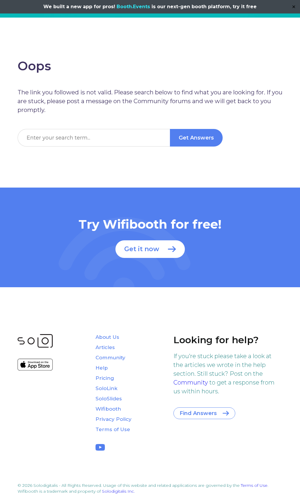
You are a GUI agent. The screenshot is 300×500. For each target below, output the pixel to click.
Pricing (105, 378)
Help (102, 368)
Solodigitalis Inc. (118, 491)
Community (190, 382)
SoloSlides (109, 399)
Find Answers (198, 413)
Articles (105, 347)
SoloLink (106, 388)
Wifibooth (108, 409)
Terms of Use (113, 429)
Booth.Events (133, 6)
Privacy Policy (114, 419)
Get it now (141, 249)
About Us (107, 337)
